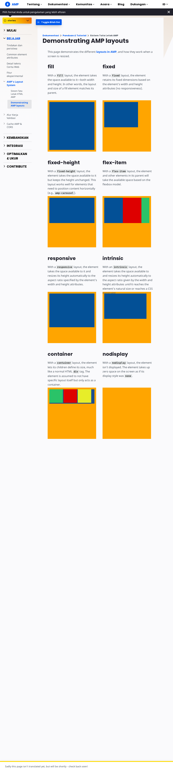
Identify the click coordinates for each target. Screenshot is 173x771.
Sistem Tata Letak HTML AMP (17, 93)
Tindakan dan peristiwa (14, 47)
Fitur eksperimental (15, 74)
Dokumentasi (58, 4)
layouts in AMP (106, 52)
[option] (56, 396)
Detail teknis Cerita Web (14, 65)
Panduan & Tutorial (74, 35)
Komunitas (84, 4)
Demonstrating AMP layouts (19, 104)
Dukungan (138, 4)
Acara (104, 4)
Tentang (33, 4)
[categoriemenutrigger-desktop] (49, 22)
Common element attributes (17, 56)
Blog (121, 4)
